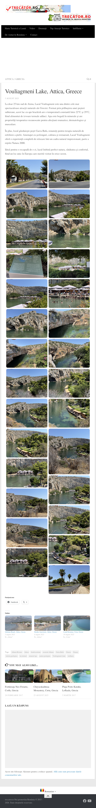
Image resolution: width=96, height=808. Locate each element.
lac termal (23, 656)
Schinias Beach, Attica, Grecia (15, 632)
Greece (75, 652)
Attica (9, 79)
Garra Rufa (60, 652)
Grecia (20, 79)
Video (32, 28)
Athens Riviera (17, 652)
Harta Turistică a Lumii (15, 28)
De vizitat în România (15, 34)
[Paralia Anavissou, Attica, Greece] (47, 623)
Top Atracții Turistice (59, 28)
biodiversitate (35, 652)
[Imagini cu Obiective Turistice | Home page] (38, 8)
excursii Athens (48, 652)
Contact (33, 34)
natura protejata (44, 656)
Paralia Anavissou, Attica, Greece (45, 632)
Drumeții (42, 28)
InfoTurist (77, 28)
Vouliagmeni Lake (59, 656)
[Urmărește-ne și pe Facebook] (84, 801)
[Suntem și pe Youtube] (89, 801)
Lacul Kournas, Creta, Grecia (73, 632)
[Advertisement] (48, 56)
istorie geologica (11, 656)
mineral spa (33, 656)
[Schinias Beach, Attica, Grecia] (18, 623)
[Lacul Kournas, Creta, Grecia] (76, 623)
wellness (71, 656)
